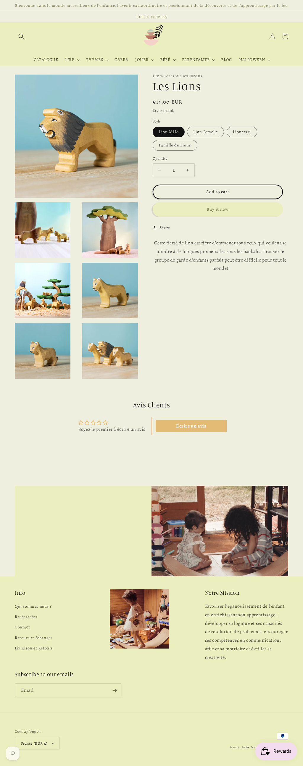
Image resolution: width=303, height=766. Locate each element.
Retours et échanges (33, 638)
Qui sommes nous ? (33, 606)
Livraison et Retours (34, 648)
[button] (21, 36)
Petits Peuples (251, 747)
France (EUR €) (34, 743)
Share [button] (164, 227)
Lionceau (242, 132)
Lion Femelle (205, 132)
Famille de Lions (175, 145)
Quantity (160, 158)
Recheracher (26, 617)
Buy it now (218, 209)
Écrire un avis (191, 426)
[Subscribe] (114, 690)
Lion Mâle (168, 132)
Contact (22, 627)
